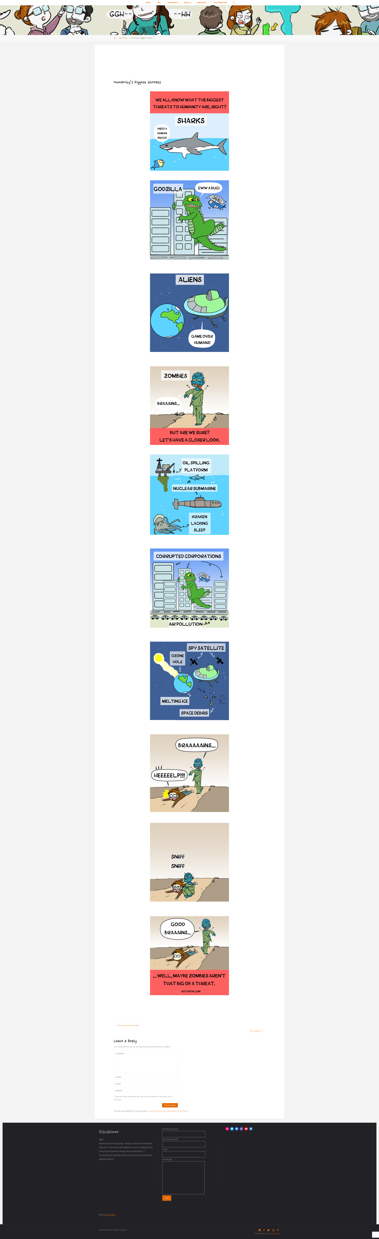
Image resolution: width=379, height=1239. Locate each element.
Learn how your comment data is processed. (168, 1111)
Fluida (266, 1233)
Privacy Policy (111, 1214)
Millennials (123, 38)
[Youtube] (273, 1230)
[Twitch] (278, 1230)
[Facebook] (264, 1230)
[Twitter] (268, 1230)
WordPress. (275, 1233)
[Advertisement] (189, 63)
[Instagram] (259, 1230)
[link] (234, 2)
